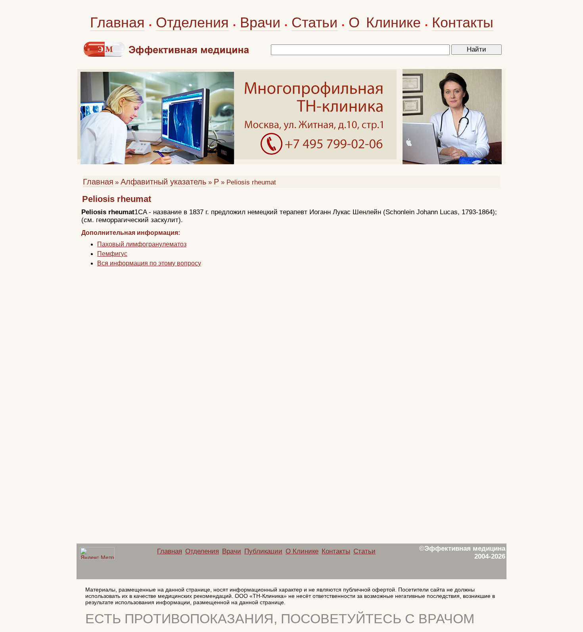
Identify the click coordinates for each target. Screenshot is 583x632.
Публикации (263, 551)
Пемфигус (112, 253)
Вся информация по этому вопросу (149, 263)
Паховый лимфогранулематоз (141, 244)
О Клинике (385, 22)
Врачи (260, 22)
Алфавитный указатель (163, 181)
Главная (117, 22)
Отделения (192, 22)
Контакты (462, 22)
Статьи (315, 22)
